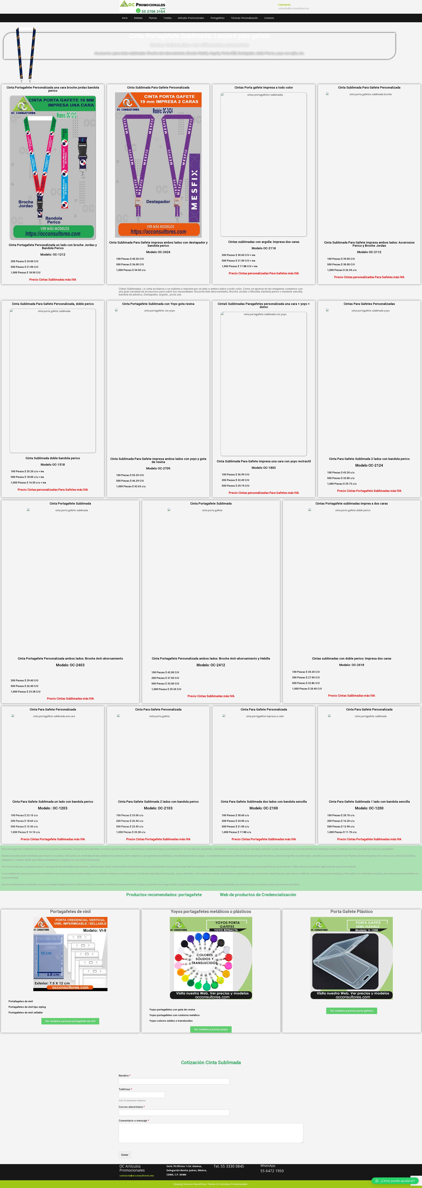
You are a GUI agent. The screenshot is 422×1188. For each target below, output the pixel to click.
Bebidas (138, 17)
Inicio (125, 17)
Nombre (125, 1075)
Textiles (167, 17)
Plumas (153, 17)
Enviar (124, 1154)
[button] (4, 954)
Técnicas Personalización (244, 17)
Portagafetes (218, 17)
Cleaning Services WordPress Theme (194, 1184)
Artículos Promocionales (191, 17)
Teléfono (125, 1089)
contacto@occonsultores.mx (293, 8)
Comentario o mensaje (134, 1120)
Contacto (269, 17)
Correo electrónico (132, 1107)
